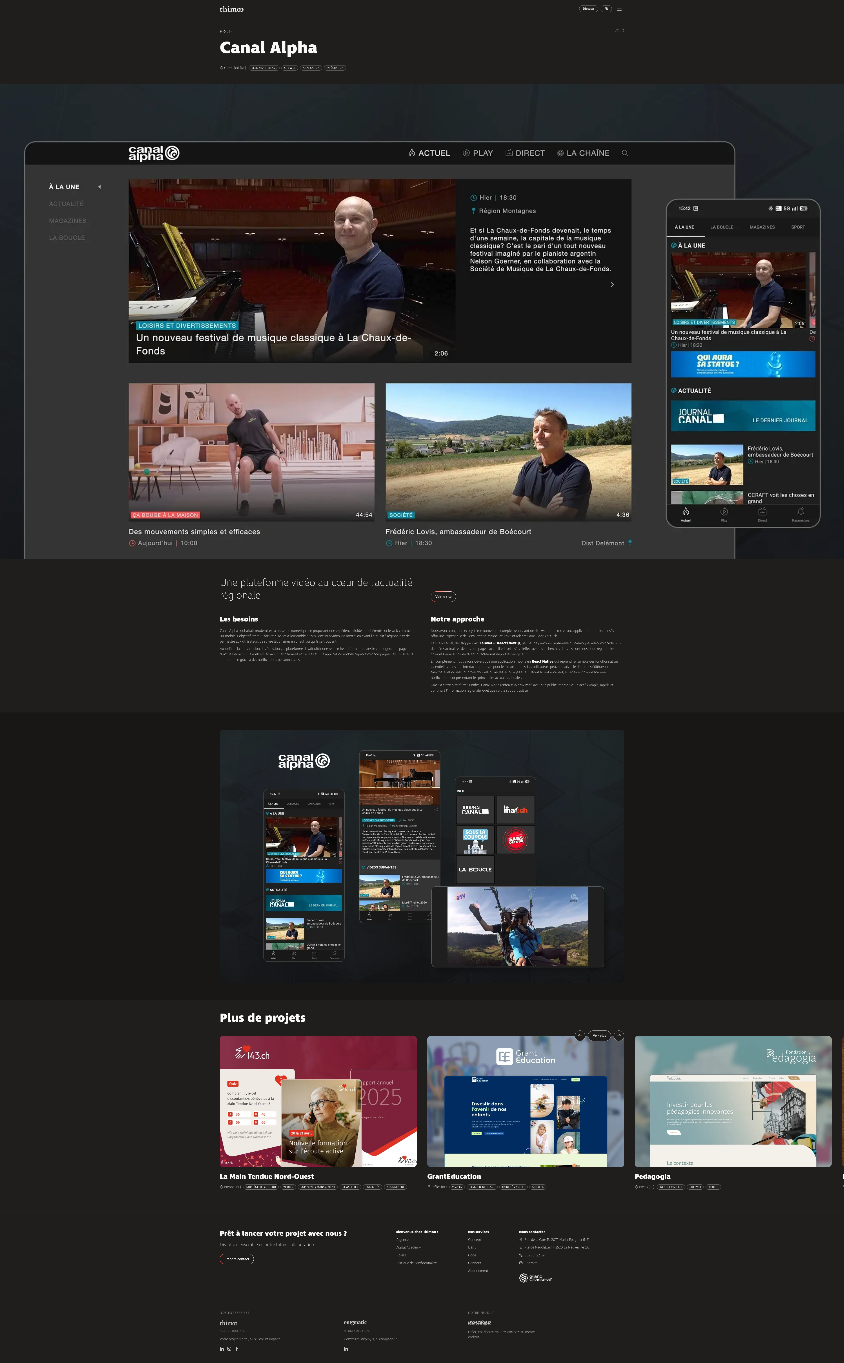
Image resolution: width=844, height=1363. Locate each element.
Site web (289, 67)
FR (606, 9)
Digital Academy (408, 1247)
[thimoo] (228, 1322)
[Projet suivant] (619, 1035)
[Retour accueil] (232, 9)
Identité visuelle (513, 1187)
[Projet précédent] (580, 1035)
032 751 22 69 (534, 1255)
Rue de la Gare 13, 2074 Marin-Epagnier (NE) (556, 1240)
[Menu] (619, 9)
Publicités (373, 1187)
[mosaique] (479, 1322)
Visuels (288, 1187)
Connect (474, 1263)
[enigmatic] (355, 1322)
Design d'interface (264, 67)
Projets (401, 1255)
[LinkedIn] (222, 1349)
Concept (474, 1240)
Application (311, 67)
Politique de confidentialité (416, 1263)
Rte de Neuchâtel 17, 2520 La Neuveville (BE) (557, 1247)
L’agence (402, 1240)
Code (472, 1255)
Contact (530, 1263)
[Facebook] (237, 1349)
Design (473, 1247)
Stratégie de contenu (261, 1187)
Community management (318, 1187)
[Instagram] (229, 1349)
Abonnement (395, 1187)
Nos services (478, 1232)
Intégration (335, 67)
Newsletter (350, 1187)
